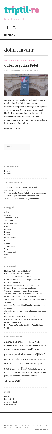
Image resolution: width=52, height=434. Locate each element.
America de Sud (10, 223)
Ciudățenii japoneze (12, 282)
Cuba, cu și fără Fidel (21, 65)
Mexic (19, 359)
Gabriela (7, 291)
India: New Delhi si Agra (20, 274)
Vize (6, 255)
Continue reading (12, 128)
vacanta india (20, 372)
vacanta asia (9, 373)
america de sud (27, 342)
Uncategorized (28, 60)
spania (7, 368)
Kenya (6, 359)
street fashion (9, 246)
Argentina (8, 345)
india (22, 354)
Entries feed (9, 399)
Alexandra (8, 285)
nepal (26, 359)
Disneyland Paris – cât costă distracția (26, 297)
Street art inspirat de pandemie (16, 190)
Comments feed (10, 402)
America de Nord (12, 60)
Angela (7, 305)
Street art (16, 369)
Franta (35, 349)
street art (7, 243)
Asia (6, 226)
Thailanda (31, 369)
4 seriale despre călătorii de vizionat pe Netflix (22, 196)
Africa (6, 212)
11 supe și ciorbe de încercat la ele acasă (20, 187)
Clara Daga (8, 319)
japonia (40, 354)
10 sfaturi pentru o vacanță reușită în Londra (21, 199)
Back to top (40, 430)
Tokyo (37, 369)
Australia (7, 229)
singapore (38, 364)
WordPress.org (10, 405)
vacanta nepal (32, 372)
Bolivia (28, 345)
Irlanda (27, 355)
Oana (6, 70)
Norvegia (42, 360)
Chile (6, 349)
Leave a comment (30, 70)
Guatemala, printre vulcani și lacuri (28, 294)
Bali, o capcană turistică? (21, 271)
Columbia (13, 349)
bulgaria (34, 345)
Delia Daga (8, 325)
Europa (7, 232)
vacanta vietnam (30, 376)
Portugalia (20, 363)
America (7, 215)
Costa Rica (22, 349)
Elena (6, 317)
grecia (16, 355)
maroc (12, 359)
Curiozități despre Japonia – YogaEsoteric (20, 280)
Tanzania (8, 249)
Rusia (6, 241)
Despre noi (8, 171)
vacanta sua (18, 376)
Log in (6, 396)
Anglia (37, 342)
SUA (24, 368)
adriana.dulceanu (11, 300)
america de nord (12, 342)
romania (30, 364)
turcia (42, 369)
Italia (32, 355)
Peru (6, 363)
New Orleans (34, 359)
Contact (7, 174)
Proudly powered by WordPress (19, 425)
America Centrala (11, 218)
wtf (5, 258)
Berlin (23, 345)
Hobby (7, 235)
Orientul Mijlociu (10, 238)
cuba (29, 349)
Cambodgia (42, 345)
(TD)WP (25, 427)
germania (9, 354)
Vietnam (9, 381)
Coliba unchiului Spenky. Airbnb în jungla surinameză (25, 193)
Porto (11, 364)
